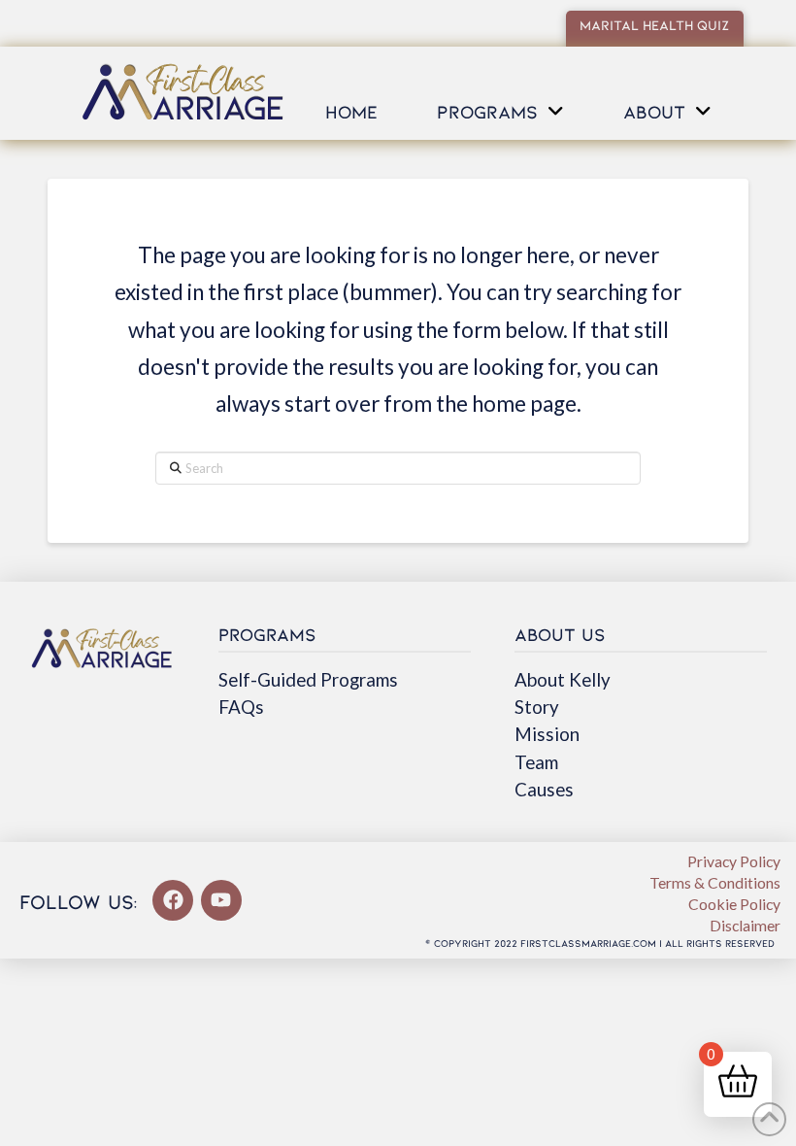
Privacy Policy (733, 861)
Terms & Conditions (714, 882)
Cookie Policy (734, 903)
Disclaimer (745, 925)
